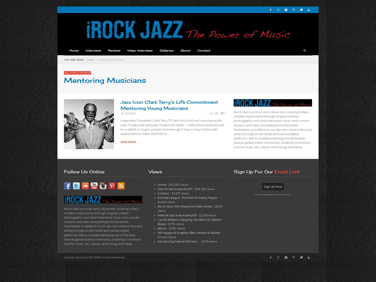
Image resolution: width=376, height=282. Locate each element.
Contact (163, 193)
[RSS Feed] (121, 185)
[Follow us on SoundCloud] (85, 185)
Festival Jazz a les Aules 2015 (177, 215)
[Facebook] (270, 10)
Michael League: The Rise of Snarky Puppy (187, 197)
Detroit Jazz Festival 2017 (175, 189)
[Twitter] (301, 10)
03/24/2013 (130, 113)
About (162, 228)
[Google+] (278, 10)
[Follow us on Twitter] (76, 185)
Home (90, 59)
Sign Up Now (273, 186)
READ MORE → (130, 142)
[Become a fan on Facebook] (67, 185)
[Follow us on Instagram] (103, 185)
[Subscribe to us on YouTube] (94, 185)
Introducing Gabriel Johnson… (178, 241)
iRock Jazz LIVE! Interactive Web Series (185, 206)
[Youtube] (309, 10)
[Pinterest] (293, 10)
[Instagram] (286, 10)
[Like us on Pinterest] (112, 185)
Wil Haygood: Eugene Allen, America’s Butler (189, 232)
